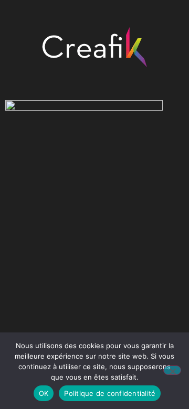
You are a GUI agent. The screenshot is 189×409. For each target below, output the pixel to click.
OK (44, 393)
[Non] (172, 370)
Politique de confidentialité (109, 393)
